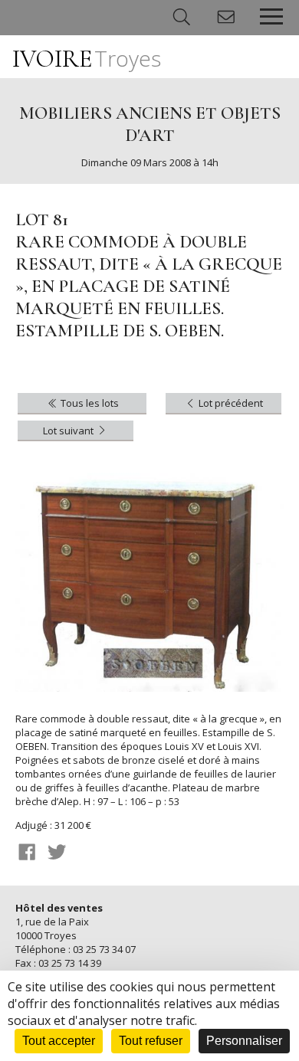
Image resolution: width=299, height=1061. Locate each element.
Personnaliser (244, 1040)
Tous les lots (88, 403)
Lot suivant (69, 430)
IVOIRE (86, 59)
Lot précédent (229, 403)
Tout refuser (150, 1040)
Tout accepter (58, 1040)
